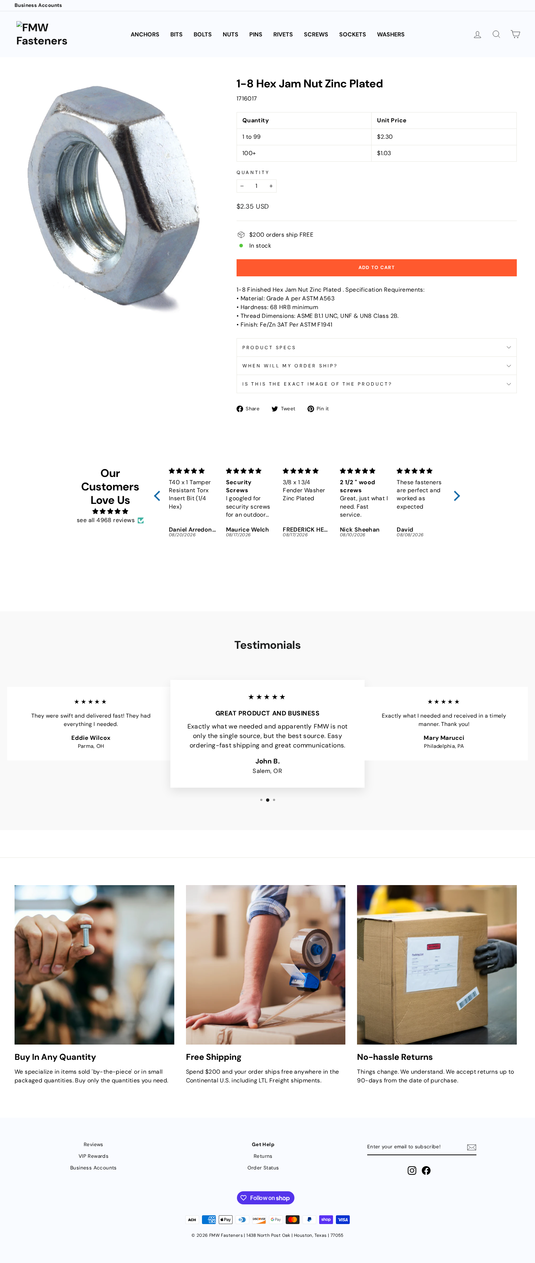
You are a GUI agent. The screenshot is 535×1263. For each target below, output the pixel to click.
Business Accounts (38, 5)
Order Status (263, 1168)
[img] (110, 511)
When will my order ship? (290, 366)
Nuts (230, 34)
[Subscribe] (471, 1147)
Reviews (93, 1144)
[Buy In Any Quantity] (94, 965)
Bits (176, 34)
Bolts (203, 34)
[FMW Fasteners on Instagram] (412, 1170)
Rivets (283, 34)
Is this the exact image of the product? (317, 384)
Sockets (352, 34)
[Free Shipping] (266, 965)
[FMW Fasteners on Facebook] (426, 1170)
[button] (159, 496)
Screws (316, 34)
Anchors (145, 34)
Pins (255, 34)
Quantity (253, 172)
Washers (391, 34)
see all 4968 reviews (106, 520)
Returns (263, 1156)
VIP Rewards (93, 1156)
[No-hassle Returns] (437, 965)
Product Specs (269, 347)
